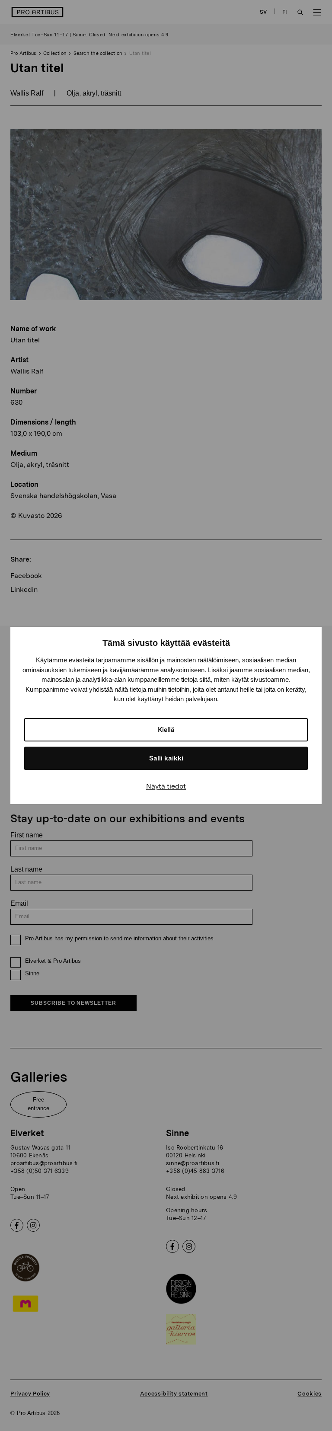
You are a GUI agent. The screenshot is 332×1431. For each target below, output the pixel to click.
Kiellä (166, 730)
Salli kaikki (166, 758)
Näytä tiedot (166, 786)
